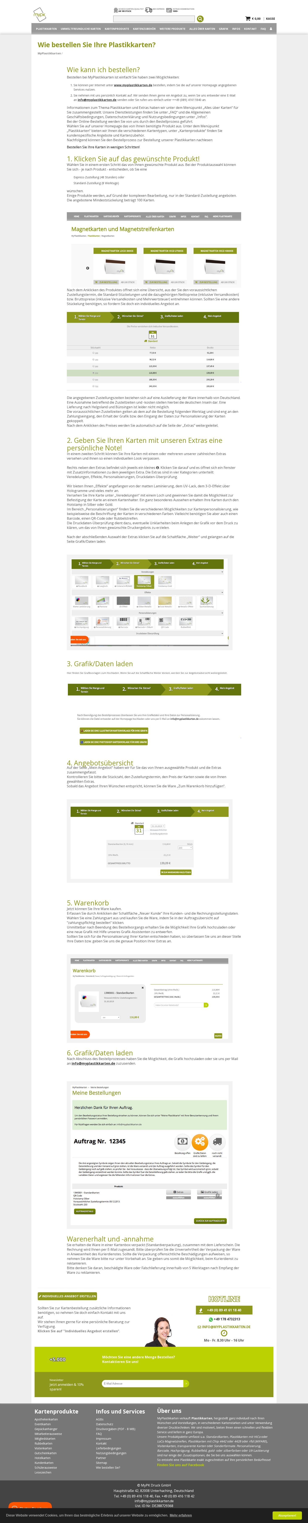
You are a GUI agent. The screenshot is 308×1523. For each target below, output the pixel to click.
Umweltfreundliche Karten (81, 29)
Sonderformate (224, 1446)
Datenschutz (104, 1424)
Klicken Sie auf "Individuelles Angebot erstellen (78, 1331)
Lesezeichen (43, 1472)
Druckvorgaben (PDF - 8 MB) (115, 1429)
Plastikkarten (197, 1441)
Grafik (223, 29)
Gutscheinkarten (46, 1453)
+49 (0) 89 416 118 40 (136, 1496)
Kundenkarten (44, 1463)
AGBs (100, 1419)
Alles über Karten (202, 29)
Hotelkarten (42, 1458)
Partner (101, 1458)
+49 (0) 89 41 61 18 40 (224, 1310)
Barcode (163, 1451)
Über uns (169, 1411)
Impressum (103, 1439)
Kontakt (250, 29)
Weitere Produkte (172, 29)
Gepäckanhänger (46, 1429)
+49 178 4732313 (227, 1319)
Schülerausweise (46, 1468)
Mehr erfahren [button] (181, 1515)
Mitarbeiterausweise (48, 1434)
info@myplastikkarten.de (97, 100)
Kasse (270, 18)
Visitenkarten (43, 1448)
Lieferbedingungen (108, 1448)
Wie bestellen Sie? (108, 1468)
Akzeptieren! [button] (287, 1515)
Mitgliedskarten (45, 1439)
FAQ (263, 29)
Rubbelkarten (43, 1443)
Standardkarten (217, 1437)
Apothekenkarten (46, 1419)
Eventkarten (43, 1424)
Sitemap (101, 1463)
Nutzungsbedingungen (111, 1453)
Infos (236, 29)
